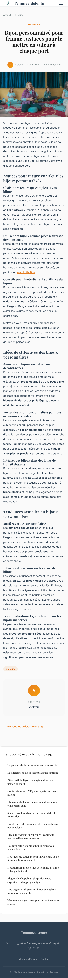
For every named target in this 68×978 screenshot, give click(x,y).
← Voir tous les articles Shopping (23, 726)
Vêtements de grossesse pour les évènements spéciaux (33, 902)
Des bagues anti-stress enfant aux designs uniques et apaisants (31, 891)
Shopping (18, 15)
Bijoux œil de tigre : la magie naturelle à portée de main (30, 781)
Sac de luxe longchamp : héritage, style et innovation (31, 814)
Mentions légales (28, 959)
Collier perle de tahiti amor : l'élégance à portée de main (31, 847)
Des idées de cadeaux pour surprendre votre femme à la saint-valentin (33, 858)
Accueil (7, 15)
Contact (45, 959)
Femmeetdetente (29, 3)
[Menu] (61, 3)
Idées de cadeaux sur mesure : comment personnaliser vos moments (30, 836)
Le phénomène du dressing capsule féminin (32, 772)
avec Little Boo (26, 272)
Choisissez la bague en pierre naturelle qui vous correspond (32, 803)
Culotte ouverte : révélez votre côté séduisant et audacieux (33, 825)
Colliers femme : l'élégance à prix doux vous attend (32, 792)
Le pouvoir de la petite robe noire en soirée (32, 765)
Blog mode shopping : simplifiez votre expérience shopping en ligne (29, 880)
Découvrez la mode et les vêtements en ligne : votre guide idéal (33, 869)
